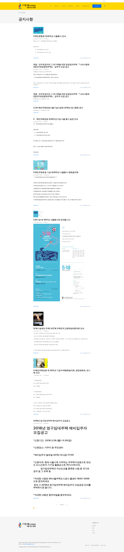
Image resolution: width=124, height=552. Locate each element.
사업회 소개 (57, 7)
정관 (93, 528)
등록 (85, 87)
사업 (93, 530)
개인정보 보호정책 (95, 545)
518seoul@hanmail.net (29, 544)
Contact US (96, 6)
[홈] (27, 6)
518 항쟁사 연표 (86, 6)
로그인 (104, 1)
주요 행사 (78, 7)
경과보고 (94, 525)
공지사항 (64, 6)
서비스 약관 (103, 545)
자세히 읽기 (36, 58)
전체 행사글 (70, 6)
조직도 (93, 532)
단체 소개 (87, 545)
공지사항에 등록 (33, 507)
